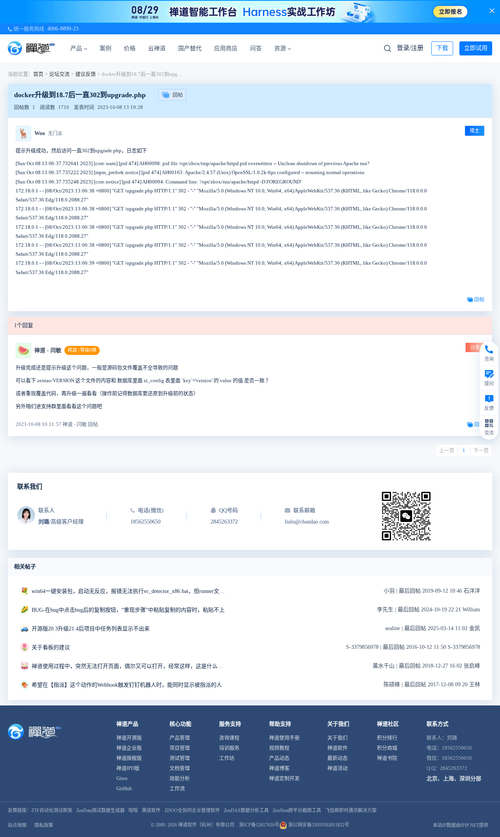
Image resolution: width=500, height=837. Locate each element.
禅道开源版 (129, 738)
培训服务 (229, 748)
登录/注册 (410, 48)
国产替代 (190, 48)
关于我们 (337, 738)
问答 (256, 48)
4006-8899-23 (63, 29)
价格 (130, 48)
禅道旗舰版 (129, 758)
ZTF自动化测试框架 (51, 810)
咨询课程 (229, 738)
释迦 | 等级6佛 (82, 350)
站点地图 (17, 825)
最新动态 (337, 758)
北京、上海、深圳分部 (454, 779)
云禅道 (157, 48)
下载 (442, 48)
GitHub (124, 788)
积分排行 (387, 738)
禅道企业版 (129, 748)
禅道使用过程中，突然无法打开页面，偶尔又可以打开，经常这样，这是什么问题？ (129, 666)
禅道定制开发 (284, 778)
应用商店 (226, 48)
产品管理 (180, 738)
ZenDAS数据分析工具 (246, 810)
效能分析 (180, 778)
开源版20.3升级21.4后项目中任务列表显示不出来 (91, 629)
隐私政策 (43, 825)
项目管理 (180, 748)
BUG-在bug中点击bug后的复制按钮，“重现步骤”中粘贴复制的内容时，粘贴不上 (128, 610)
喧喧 (133, 810)
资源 (280, 48)
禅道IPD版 (127, 768)
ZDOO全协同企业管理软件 (192, 810)
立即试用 (476, 48)
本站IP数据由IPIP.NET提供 (460, 825)
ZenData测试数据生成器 (100, 810)
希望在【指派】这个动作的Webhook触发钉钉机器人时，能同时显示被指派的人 (127, 685)
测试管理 (180, 758)
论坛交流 (59, 74)
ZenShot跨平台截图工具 (297, 810)
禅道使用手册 (284, 738)
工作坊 (226, 758)
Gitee (122, 778)
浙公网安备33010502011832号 (318, 825)
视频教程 (279, 748)
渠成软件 (151, 810)
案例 (105, 48)
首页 (38, 74)
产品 (76, 48)
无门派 (55, 133)
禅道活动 (337, 768)
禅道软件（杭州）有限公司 (206, 825)
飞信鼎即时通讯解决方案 (351, 810)
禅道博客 (279, 768)
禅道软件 (337, 748)
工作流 (177, 788)
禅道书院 (387, 758)
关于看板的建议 (51, 647)
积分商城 (387, 748)
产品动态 (279, 758)
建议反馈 (85, 74)
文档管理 (180, 768)
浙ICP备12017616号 (259, 825)
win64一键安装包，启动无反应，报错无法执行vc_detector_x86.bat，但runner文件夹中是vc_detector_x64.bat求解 (129, 591)
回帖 (178, 95)
